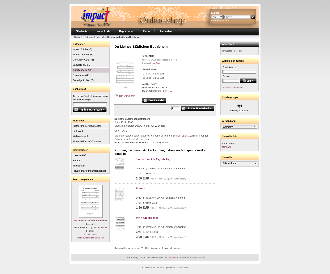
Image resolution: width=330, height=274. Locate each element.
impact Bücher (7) (82, 49)
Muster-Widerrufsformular (87, 141)
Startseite (81, 31)
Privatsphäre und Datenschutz (89, 171)
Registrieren (126, 31)
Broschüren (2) (81, 75)
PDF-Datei (181, 135)
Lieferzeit (78, 131)
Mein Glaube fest (147, 217)
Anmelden (166, 31)
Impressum (79, 165)
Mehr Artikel (227, 147)
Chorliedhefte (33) (82, 70)
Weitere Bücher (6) (83, 54)
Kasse (146, 31)
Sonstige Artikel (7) (83, 80)
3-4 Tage (156, 63)
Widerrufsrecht (81, 136)
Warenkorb (103, 31)
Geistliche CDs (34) (83, 59)
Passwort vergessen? (232, 87)
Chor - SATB (168, 91)
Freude (140, 188)
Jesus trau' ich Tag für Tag (153, 159)
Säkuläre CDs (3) (82, 65)
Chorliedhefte (90, 234)
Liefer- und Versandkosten (87, 126)
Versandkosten (100, 227)
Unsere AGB (80, 155)
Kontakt (77, 160)
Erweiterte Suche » (220, 20)
